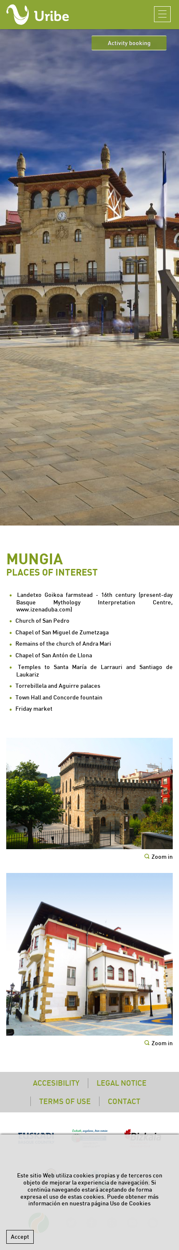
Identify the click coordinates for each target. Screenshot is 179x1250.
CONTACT (124, 1101)
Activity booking (129, 43)
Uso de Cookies (130, 1203)
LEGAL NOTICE (122, 1083)
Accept (20, 1236)
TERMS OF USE (65, 1101)
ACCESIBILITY (56, 1083)
